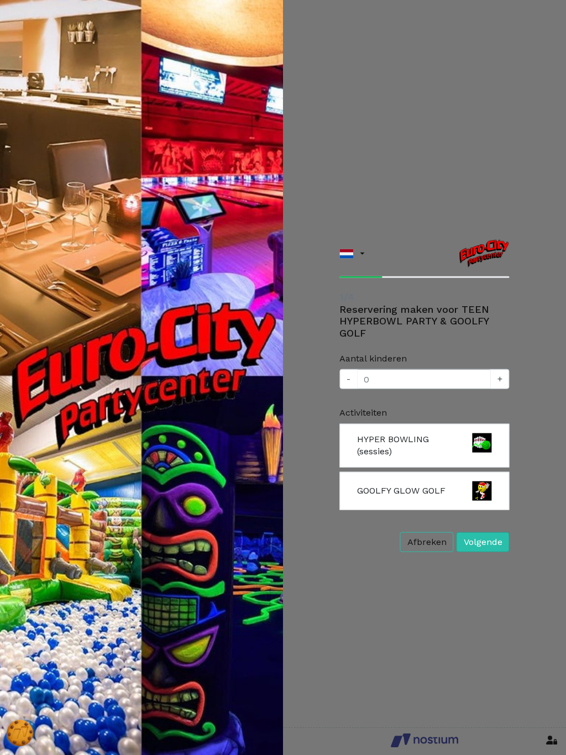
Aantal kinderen (373, 358)
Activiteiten (363, 412)
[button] (351, 253)
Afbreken (427, 541)
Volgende (483, 541)
